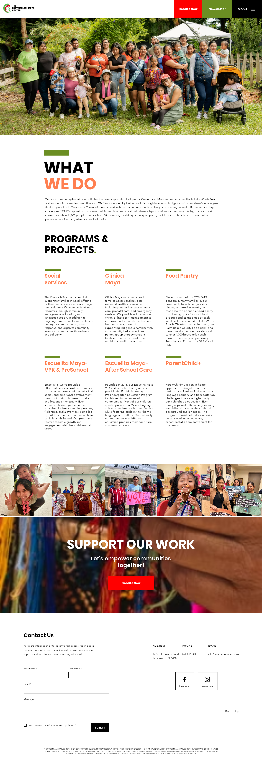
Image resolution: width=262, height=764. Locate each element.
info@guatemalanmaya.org (223, 653)
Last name (75, 668)
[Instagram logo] (207, 679)
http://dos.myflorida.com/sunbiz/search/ (166, 751)
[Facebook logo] (184, 679)
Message (29, 699)
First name (30, 668)
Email (27, 684)
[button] (242, 9)
